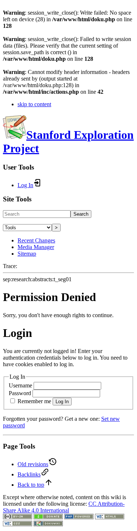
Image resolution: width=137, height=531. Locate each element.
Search (80, 214)
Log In (62, 401)
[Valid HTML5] (109, 517)
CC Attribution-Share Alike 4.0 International (64, 507)
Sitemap (27, 253)
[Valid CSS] (17, 524)
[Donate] (48, 517)
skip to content (34, 104)
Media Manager (36, 247)
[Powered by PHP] (79, 517)
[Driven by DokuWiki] (48, 524)
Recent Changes (36, 240)
